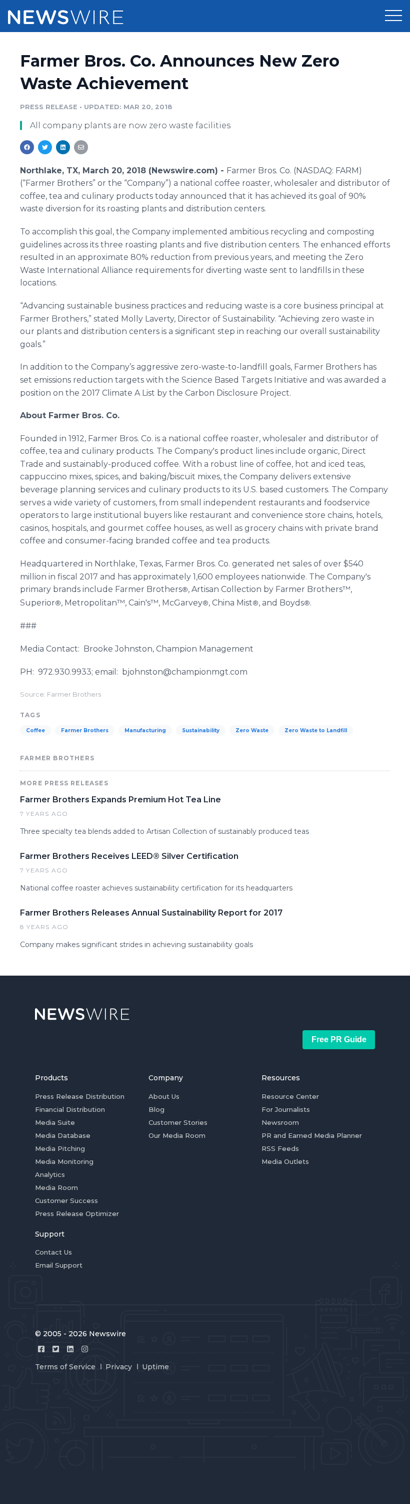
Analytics (50, 1174)
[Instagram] (85, 1349)
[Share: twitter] (45, 147)
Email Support (58, 1265)
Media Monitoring (64, 1161)
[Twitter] (55, 1349)
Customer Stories (178, 1122)
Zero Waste (252, 730)
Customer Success (66, 1200)
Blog (156, 1109)
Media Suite (55, 1122)
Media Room (56, 1187)
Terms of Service (65, 1366)
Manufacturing (145, 730)
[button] (393, 16)
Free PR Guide (339, 1039)
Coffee (35, 730)
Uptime (155, 1366)
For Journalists (286, 1109)
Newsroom (280, 1122)
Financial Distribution (70, 1109)
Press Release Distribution (79, 1096)
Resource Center (290, 1096)
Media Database (62, 1135)
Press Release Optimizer (77, 1214)
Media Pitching (60, 1148)
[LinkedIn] (70, 1349)
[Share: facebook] (27, 147)
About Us (164, 1096)
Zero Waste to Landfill (315, 730)
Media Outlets (285, 1161)
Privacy (119, 1366)
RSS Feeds (280, 1148)
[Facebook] (41, 1349)
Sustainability (201, 730)
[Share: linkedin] (63, 147)
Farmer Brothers (84, 730)
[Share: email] (81, 147)
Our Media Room (177, 1135)
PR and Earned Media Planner (312, 1135)
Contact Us (53, 1252)
